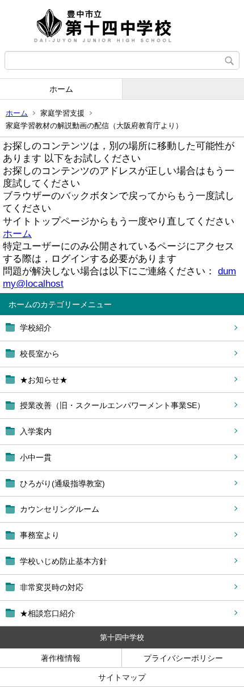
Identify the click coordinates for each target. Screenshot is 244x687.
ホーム (61, 89)
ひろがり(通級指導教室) (62, 483)
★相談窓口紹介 (47, 613)
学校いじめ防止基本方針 (63, 561)
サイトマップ (122, 677)
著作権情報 (61, 658)
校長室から (40, 353)
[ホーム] (122, 26)
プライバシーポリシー (183, 658)
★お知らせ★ (44, 379)
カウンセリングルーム (59, 509)
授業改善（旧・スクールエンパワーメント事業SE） (112, 405)
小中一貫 (36, 457)
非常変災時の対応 (51, 587)
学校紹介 (36, 327)
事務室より (40, 535)
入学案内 (36, 431)
